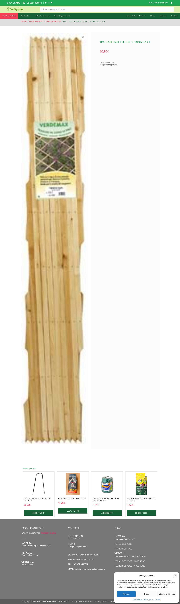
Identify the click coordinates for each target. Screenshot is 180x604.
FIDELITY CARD (48, 533)
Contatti (157, 600)
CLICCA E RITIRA (9, 16)
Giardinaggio (36, 21)
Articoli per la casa (42, 16)
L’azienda (163, 16)
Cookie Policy (138, 600)
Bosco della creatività (135, 16)
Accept (126, 594)
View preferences (167, 594)
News (152, 16)
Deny (146, 594)
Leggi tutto (38, 513)
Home (24, 21)
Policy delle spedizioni (82, 601)
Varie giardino (53, 21)
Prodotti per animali (62, 16)
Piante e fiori (25, 16)
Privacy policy (149, 600)
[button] (175, 575)
